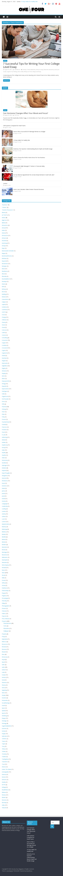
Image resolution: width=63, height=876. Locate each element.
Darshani (4, 358)
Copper (4, 343)
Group (3, 447)
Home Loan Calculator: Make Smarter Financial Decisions (28, 189)
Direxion (4, 371)
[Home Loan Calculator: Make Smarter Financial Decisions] (7, 188)
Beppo (3, 253)
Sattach (4, 669)
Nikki (3, 578)
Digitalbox (4, 366)
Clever (3, 325)
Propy (3, 636)
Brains (3, 284)
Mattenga (4, 529)
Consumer (4, 340)
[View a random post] (59, 17)
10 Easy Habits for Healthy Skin (29, 1)
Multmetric (5, 557)
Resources (4, 644)
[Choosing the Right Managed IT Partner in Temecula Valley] (7, 165)
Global (3, 440)
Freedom (4, 429)
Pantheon (4, 588)
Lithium (4, 516)
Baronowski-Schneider (8, 251)
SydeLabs (4, 736)
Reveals (4, 647)
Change (4, 317)
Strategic (4, 721)
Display (4, 373)
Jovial (3, 496)
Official (4, 583)
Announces (5, 225)
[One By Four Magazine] (4, 17)
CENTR (4, 312)
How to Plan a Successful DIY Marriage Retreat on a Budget (29, 131)
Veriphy (4, 782)
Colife (3, 332)
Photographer (5, 606)
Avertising (4, 243)
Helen (3, 457)
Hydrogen (4, 465)
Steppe (4, 718)
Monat (3, 549)
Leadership (5, 506)
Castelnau (4, 309)
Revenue (4, 649)
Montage (4, 552)
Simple (3, 695)
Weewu (4, 795)
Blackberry (4, 271)
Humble (4, 463)
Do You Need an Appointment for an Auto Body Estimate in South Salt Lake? (33, 175)
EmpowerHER (5, 381)
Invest (3, 483)
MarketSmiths (5, 524)
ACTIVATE (4, 215)
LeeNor (4, 511)
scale (3, 672)
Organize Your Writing (12, 71)
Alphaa (3, 222)
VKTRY (3, 784)
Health (3, 452)
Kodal (3, 498)
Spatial (3, 710)
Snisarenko (5, 700)
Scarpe (3, 675)
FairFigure (4, 391)
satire (3, 667)
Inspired (4, 470)
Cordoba (4, 345)
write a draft (20, 71)
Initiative (4, 468)
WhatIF (4, 797)
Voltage (4, 787)
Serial (3, 680)
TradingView (5, 759)
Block (3, 274)
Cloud (3, 327)
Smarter (4, 698)
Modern (4, 544)
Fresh (3, 432)
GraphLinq (4, 445)
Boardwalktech (6, 279)
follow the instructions (49, 69)
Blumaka (4, 276)
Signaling (4, 690)
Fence (3, 401)
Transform (5, 761)
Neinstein (4, 562)
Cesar (3, 314)
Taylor (3, 744)
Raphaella (4, 639)
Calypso (4, 302)
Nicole (3, 575)
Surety (3, 731)
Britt (3, 286)
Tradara (4, 756)
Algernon (4, 220)
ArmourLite (5, 235)
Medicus (4, 532)
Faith (3, 394)
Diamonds (4, 363)
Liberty (3, 514)
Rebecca (4, 641)
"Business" (5, 205)
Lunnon (4, 521)
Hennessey (5, 460)
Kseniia (4, 501)
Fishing (4, 409)
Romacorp (4, 657)
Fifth (3, 404)
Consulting (4, 337)
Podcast (4, 611)
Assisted (4, 240)
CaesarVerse (5, 299)
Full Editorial (17, 69)
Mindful (4, 537)
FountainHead (5, 422)
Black (3, 268)
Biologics (4, 266)
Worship (4, 802)
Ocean (3, 580)
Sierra (3, 687)
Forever (4, 419)
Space (3, 708)
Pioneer (4, 608)
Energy (3, 383)
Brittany (4, 289)
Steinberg (4, 715)
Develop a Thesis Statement (28, 69)
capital (3, 304)
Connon (4, 335)
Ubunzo (4, 767)
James (3, 491)
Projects (4, 621)
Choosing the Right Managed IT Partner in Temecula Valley (29, 166)
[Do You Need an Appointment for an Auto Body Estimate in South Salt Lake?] (7, 174)
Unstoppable (5, 772)
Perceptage (5, 598)
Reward (4, 652)
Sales (3, 664)
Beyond (4, 261)
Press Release (5, 618)
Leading (4, 509)
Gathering (4, 437)
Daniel (3, 355)
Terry (3, 746)
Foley (3, 417)
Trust (3, 764)
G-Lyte (3, 434)
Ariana (3, 233)
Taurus (4, 741)
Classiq (4, 322)
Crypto (3, 350)
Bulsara (4, 297)
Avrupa (4, 245)
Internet (4, 478)
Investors (4, 486)
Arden (3, 230)
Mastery (4, 526)
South (3, 705)
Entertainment (7, 623)
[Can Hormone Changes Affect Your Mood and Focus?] (31, 91)
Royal (3, 659)
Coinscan (4, 330)
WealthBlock (5, 790)
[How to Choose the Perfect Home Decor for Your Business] (7, 157)
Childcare (4, 320)
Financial (4, 406)
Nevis (3, 570)
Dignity (4, 368)
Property (4, 634)
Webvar (4, 792)
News (5, 60)
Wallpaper (6, 631)
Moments (4, 547)
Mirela (3, 542)
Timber (4, 751)
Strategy (4, 723)
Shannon (4, 682)
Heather (4, 455)
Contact (5, 183)
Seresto (4, 677)
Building (4, 294)
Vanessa (4, 774)
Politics (4, 613)
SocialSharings (6, 703)
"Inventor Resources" (7, 210)
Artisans (4, 238)
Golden (4, 442)
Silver (3, 692)
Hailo (3, 450)
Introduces (5, 480)
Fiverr (3, 411)
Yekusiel (4, 807)
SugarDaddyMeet (6, 726)
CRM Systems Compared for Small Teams (14, 125)
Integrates (4, 475)
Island (3, 488)
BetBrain (4, 258)
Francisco (4, 427)
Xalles (3, 805)
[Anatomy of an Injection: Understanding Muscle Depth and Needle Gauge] (7, 148)
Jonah (3, 493)
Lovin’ (3, 519)
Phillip (3, 603)
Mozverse (4, 555)
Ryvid (3, 662)
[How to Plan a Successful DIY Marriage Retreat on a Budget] (7, 131)
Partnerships (5, 590)
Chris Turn (16, 115)
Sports (3, 713)
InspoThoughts (6, 473)
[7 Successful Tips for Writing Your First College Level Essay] (31, 26)
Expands (4, 386)
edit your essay (39, 69)
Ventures (4, 779)
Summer (4, 728)
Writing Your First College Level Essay (32, 71)
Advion (3, 217)
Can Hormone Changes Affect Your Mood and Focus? (25, 113)
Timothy (4, 754)
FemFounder (5, 399)
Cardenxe (4, 307)
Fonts (5, 626)
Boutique (4, 281)
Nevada (4, 567)
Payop (3, 593)
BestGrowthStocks (7, 256)
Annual (3, 228)
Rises (3, 654)
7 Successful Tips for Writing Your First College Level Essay (31, 65)
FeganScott (5, 396)
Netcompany (5, 565)
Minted (4, 539)
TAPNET (4, 738)
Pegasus (4, 595)
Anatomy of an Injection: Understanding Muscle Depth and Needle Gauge (32, 149)
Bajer (3, 248)
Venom (4, 777)
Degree (4, 360)
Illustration (6, 628)
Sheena (4, 685)
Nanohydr (4, 560)
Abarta (3, 212)
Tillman (4, 749)
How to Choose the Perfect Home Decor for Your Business (29, 157)
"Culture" (4, 207)
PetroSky (4, 601)
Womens (4, 800)
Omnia (3, 585)
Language (4, 503)
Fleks (3, 414)
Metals (3, 534)
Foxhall (4, 424)
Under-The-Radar (6, 769)
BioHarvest (5, 263)
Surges (3, 733)
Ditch (3, 376)
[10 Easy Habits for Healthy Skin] (7, 139)
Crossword (5, 348)
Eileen (3, 378)
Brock (3, 291)
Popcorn (4, 616)
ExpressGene (5, 389)
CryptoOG (4, 353)
